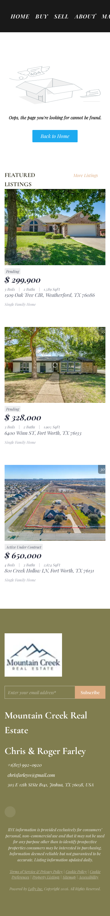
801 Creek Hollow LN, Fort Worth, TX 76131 (49, 570)
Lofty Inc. (35, 888)
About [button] (85, 16)
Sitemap (69, 877)
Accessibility (88, 877)
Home (20, 16)
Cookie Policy (76, 871)
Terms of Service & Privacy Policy (36, 871)
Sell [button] (61, 16)
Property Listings (46, 877)
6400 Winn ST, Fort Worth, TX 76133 (43, 433)
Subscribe (90, 692)
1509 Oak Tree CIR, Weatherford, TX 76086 (50, 295)
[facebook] (10, 811)
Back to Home (55, 136)
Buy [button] (41, 16)
